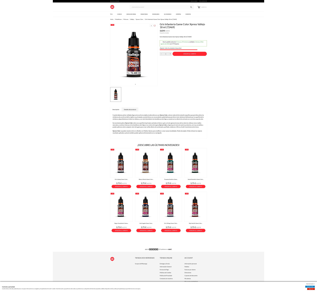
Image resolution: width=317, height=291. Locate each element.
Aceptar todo (310, 286)
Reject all (311, 289)
